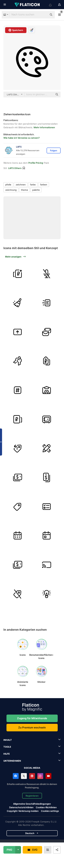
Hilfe (6, 753)
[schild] (46, 361)
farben (43, 184)
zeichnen (21, 184)
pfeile (8, 184)
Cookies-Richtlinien (46, 807)
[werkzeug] (17, 303)
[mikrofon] (46, 274)
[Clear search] (43, 14)
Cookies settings (50, 811)
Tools (7, 746)
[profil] (46, 390)
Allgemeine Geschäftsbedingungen (32, 803)
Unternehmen (12, 760)
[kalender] (17, 536)
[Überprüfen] (46, 506)
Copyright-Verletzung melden (23, 811)
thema (24, 189)
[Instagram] (40, 776)
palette (36, 189)
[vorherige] (17, 448)
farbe (33, 184)
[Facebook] (16, 776)
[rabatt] (17, 565)
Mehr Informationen (44, 127)
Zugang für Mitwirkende (32, 718)
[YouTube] (48, 776)
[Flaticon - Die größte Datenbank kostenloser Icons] (27, 5)
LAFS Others (15, 168)
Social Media (32, 767)
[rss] (46, 565)
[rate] (17, 274)
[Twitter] (24, 776)
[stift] (46, 448)
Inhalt (7, 740)
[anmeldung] (17, 361)
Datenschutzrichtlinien (21, 807)
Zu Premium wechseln (32, 727)
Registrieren (32, 795)
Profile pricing (35, 162)
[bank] (46, 419)
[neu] (46, 332)
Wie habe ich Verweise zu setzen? (21, 137)
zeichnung (11, 189)
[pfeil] (17, 332)
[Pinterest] (32, 776)
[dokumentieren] (46, 303)
